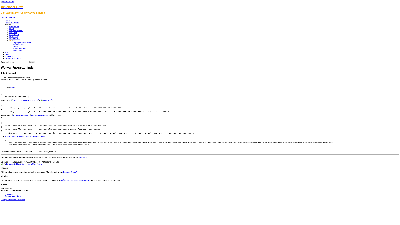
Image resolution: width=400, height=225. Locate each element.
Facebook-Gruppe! (70, 172)
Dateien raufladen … (16, 31)
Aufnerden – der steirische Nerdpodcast (76, 180)
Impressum (9, 57)
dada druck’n (83, 157)
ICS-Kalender (14, 35)
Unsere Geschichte (12, 23)
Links (7, 55)
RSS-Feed (13, 33)
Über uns (8, 21)
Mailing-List (13, 37)
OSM (12, 87)
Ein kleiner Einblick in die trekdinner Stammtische (24, 164)
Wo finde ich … (14, 39)
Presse (7, 53)
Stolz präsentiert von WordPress (13, 200)
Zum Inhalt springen (8, 17)
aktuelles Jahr (14, 27)
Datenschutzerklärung (13, 58)
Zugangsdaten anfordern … (23, 43)
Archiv (11, 29)
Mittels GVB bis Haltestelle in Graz (25, 137)
